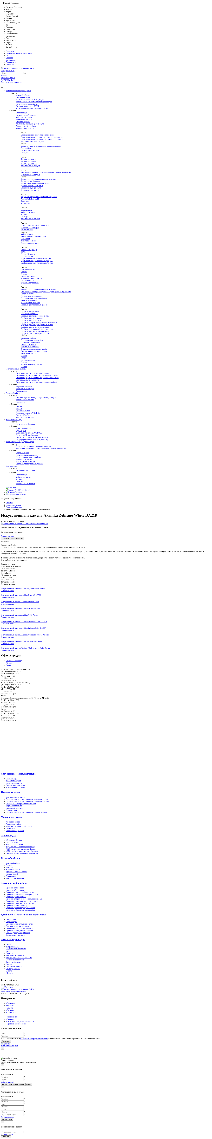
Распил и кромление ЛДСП (27, 106)
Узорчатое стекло (28, 276)
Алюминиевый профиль (26, 126)
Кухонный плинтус (14, 783)
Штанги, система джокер (31, 364)
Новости (10, 1019)
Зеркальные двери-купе (30, 190)
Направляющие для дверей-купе (34, 298)
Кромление (25, 203)
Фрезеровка (25, 201)
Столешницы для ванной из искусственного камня (42, 139)
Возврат (9, 58)
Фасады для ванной (29, 163)
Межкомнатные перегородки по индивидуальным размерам (46, 172)
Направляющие (12, 946)
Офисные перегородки (30, 175)
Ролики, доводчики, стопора (18, 933)
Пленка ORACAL (28, 280)
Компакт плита (27, 230)
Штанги (9, 973)
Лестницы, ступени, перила (32, 141)
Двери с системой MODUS (32, 186)
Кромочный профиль (29, 314)
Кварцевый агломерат (30, 228)
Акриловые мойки (28, 241)
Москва (9, 663)
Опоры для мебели (14, 966)
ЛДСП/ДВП (21, 431)
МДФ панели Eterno (14, 844)
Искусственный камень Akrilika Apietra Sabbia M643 (23, 588)
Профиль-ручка (27, 294)
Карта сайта (11, 1017)
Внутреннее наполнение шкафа (34, 349)
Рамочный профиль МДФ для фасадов (32, 437)
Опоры (23, 358)
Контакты (10, 51)
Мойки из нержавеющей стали (33, 236)
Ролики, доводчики (29, 300)
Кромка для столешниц (15, 785)
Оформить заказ (7, 536)
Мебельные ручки (28, 344)
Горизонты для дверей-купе (17, 926)
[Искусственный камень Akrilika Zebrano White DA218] (24, 524)
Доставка (10, 1003)
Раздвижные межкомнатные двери (35, 183)
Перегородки (11, 922)
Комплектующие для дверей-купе (30, 124)
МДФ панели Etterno (24, 428)
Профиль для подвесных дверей (34, 305)
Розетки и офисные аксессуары (34, 351)
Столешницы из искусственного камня (37, 135)
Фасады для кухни (28, 159)
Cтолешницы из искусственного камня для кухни (27, 799)
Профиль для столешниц (16, 905)
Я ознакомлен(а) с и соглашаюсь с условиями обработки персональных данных (51, 1039)
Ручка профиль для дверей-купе (19, 924)
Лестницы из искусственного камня (21, 803)
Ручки (8, 951)
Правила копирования (16, 1024)
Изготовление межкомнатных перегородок (34, 102)
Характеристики (17, 538)
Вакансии (10, 64)
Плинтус (24, 216)
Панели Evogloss (28, 254)
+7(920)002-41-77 (8, 80)
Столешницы (21, 113)
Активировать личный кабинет (13, 1084)
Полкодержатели (28, 360)
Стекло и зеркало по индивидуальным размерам (41, 146)
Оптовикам (10, 60)
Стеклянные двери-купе (31, 188)
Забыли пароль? (7, 1082)
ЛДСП (23, 252)
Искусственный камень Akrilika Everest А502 (20, 602)
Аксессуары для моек (30, 243)
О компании (11, 1012)
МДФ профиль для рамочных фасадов (37, 261)
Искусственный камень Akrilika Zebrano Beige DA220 (23, 628)
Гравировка (25, 152)
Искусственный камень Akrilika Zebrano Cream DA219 (24, 622)
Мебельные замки (28, 353)
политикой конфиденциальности (34, 1039)
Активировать (7, 1119)
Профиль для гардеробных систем (35, 316)
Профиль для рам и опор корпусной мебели (24, 899)
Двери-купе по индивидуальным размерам (38, 179)
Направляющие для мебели (32, 340)
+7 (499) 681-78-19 (22, 490)
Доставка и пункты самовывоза (19, 53)
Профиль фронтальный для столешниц (37, 329)
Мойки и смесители (24, 117)
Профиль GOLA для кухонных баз (35, 333)
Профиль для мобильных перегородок (22, 894)
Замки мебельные (13, 962)
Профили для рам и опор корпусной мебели (39, 322)
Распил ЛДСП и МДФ (30, 199)
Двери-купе (11, 919)
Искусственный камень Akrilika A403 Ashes (19, 615)
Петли (8, 944)
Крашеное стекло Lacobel (16, 872)
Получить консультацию (11, 82)
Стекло (24, 272)
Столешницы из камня (25, 470)
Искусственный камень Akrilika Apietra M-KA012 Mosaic (25, 635)
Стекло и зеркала (23, 122)
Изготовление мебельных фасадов (30, 99)
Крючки (24, 367)
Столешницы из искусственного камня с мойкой (36, 382)
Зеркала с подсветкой (30, 283)
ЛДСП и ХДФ (12, 842)
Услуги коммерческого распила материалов (39, 197)
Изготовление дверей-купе (27, 104)
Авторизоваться (7, 1117)
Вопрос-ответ (11, 62)
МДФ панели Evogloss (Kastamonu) (20, 847)
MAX (15, 488)
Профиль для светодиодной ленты (35, 331)
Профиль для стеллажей (31, 320)
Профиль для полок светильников (35, 327)
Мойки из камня (27, 234)
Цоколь (24, 362)
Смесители (25, 239)
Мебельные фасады (24, 119)
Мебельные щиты (28, 212)
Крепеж (24, 356)
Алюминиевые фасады (30, 166)
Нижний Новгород (14, 661)
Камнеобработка (23, 95)
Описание (5, 538)
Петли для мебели (28, 338)
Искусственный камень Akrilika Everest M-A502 (21, 595)
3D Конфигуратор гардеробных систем (32, 108)
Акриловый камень (24, 386)
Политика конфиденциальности (20, 1021)
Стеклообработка (23, 97)
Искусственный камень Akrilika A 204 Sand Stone (21, 641)
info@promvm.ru (7, 71)
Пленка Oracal (27, 148)
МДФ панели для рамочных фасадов (36, 258)
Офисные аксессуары (15, 960)
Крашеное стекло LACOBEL (33, 278)
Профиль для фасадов (30, 311)
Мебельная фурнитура (25, 128)
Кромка (24, 214)
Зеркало (24, 274)
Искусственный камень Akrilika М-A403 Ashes (20, 608)
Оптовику (10, 1010)
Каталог (4, 75)
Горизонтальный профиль (31, 296)
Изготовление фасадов (25, 424)
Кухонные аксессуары (30, 347)
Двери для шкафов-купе (31, 181)
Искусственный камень (25, 115)
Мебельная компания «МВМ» (13, 991)
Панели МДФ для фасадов (27, 435)
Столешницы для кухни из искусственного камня (41, 137)
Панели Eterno (27, 256)
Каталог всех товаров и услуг (18, 91)
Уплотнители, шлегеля (30, 303)
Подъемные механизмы (30, 342)
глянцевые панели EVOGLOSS (29, 433)
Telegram (18, 492)
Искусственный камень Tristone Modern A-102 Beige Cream (25, 648)
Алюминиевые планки (30, 219)
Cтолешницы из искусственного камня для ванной (27, 801)
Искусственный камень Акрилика (35, 225)
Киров (8, 665)
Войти (28, 1084)
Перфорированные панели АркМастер (37, 263)
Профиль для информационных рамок (37, 325)
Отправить (6, 1041)
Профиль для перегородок (32, 318)
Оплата (9, 55)
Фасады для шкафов (29, 161)
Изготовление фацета (30, 150)
